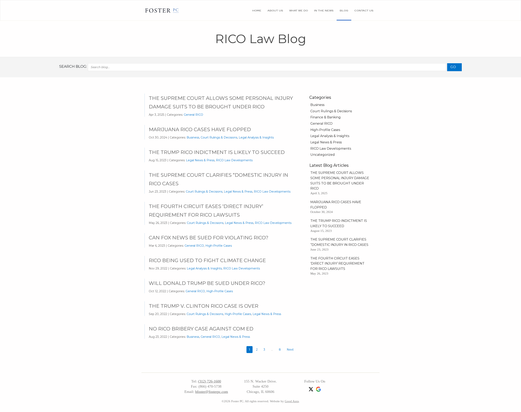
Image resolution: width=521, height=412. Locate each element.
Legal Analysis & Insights (256, 137)
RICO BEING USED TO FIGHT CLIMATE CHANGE (207, 260)
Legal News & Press (200, 160)
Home (256, 10)
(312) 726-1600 (209, 381)
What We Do (298, 10)
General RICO (193, 115)
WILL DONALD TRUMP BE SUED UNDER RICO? (207, 283)
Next (290, 349)
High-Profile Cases (218, 245)
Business (193, 137)
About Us (275, 10)
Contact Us (363, 10)
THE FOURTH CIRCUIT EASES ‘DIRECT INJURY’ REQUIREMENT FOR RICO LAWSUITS (337, 263)
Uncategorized (322, 155)
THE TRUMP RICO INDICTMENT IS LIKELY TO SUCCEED (217, 152)
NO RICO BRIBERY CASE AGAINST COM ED (201, 329)
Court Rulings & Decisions (219, 137)
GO (453, 67)
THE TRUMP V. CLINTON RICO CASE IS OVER (203, 306)
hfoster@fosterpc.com (211, 392)
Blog (344, 10)
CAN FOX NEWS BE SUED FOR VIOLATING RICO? (208, 238)
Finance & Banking (325, 117)
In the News (324, 10)
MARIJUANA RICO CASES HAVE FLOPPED (200, 129)
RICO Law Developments (234, 160)
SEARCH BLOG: (73, 66)
